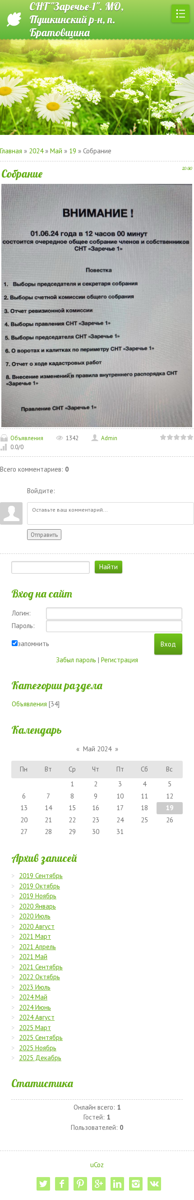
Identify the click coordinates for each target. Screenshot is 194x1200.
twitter (43, 1184)
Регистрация (119, 660)
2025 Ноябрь (37, 1048)
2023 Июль (35, 987)
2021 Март (35, 936)
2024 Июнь (35, 1007)
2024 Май (33, 997)
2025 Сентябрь (41, 1037)
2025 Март (35, 1027)
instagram (136, 1184)
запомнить (33, 643)
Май (56, 151)
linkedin (117, 1184)
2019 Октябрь (39, 886)
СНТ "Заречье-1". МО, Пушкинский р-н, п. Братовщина (76, 19)
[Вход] (63, 491)
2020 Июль (35, 916)
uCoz (97, 1164)
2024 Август (37, 1017)
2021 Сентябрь (41, 967)
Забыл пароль (76, 660)
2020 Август (37, 926)
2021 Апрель (37, 946)
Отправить (44, 535)
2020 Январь (37, 906)
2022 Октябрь (39, 976)
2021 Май (33, 956)
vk (154, 1184)
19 (72, 151)
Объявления (26, 438)
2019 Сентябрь (41, 875)
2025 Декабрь (40, 1057)
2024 (36, 151)
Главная (11, 151)
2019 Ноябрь (37, 896)
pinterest (80, 1184)
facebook (62, 1184)
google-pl (99, 1184)
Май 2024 (97, 749)
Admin (109, 438)
